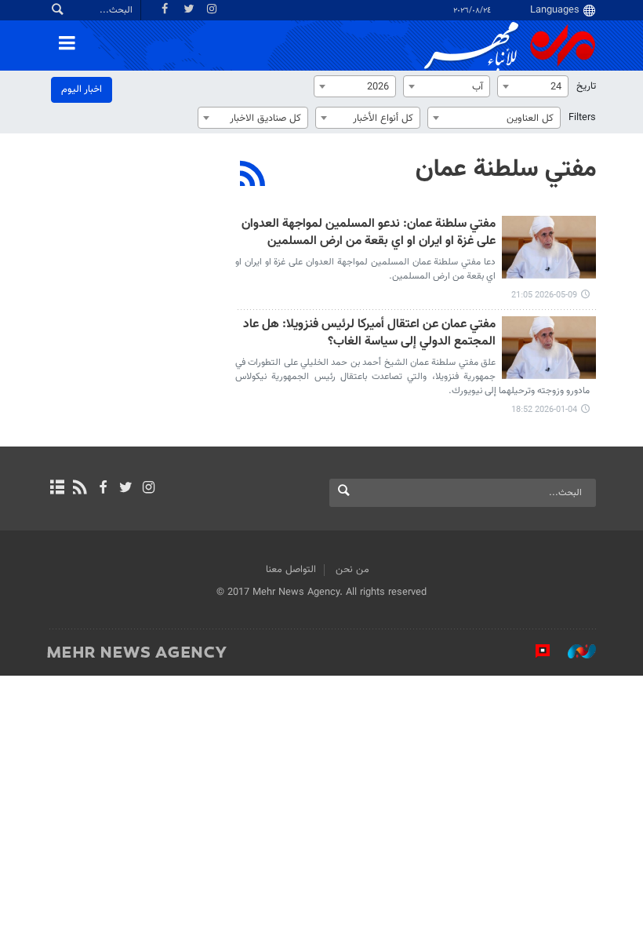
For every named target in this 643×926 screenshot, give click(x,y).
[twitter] (126, 489)
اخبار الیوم (81, 89)
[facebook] (102, 489)
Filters (582, 118)
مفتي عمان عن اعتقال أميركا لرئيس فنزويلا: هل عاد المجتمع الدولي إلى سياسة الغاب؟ (369, 334)
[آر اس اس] (79, 489)
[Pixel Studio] (535, 651)
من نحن (352, 570)
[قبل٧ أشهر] (549, 347)
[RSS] (253, 175)
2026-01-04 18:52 (544, 410)
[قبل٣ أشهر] (549, 247)
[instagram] (148, 489)
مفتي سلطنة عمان (506, 169)
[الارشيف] (57, 489)
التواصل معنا (291, 570)
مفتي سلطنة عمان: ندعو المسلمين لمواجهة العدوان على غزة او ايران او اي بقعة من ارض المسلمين (369, 233)
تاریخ (586, 86)
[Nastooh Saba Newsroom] (574, 651)
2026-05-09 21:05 (544, 295)
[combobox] (533, 86)
